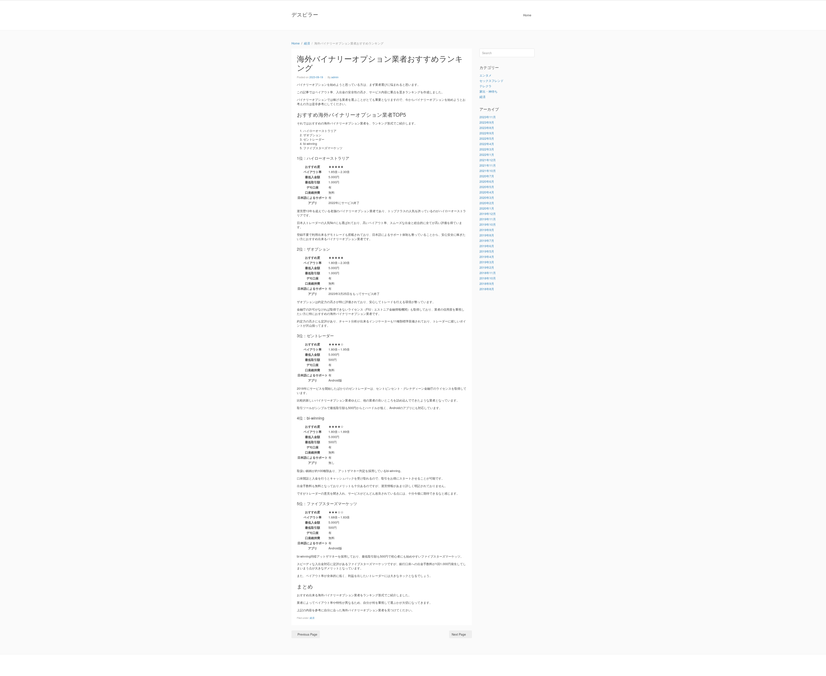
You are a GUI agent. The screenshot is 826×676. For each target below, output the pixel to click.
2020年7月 (486, 176)
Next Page (459, 634)
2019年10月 (487, 224)
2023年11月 (487, 117)
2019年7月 (486, 240)
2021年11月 (487, 165)
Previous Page (307, 634)
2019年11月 (487, 219)
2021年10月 (487, 171)
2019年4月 (486, 256)
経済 (312, 617)
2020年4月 (486, 192)
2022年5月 (486, 138)
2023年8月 (486, 128)
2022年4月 (486, 144)
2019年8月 (486, 235)
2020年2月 (486, 203)
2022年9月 (486, 133)
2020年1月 (486, 208)
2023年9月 (486, 122)
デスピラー (304, 14)
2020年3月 (486, 197)
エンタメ (485, 75)
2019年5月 (486, 251)
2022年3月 (486, 149)
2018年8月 (486, 289)
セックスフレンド (491, 80)
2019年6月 (486, 246)
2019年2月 (486, 267)
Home (527, 15)
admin (335, 77)
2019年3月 (486, 262)
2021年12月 (487, 160)
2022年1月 (486, 154)
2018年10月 (487, 278)
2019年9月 (486, 230)
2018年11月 (487, 273)
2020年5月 (486, 187)
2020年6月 (486, 181)
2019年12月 (487, 214)
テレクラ (485, 86)
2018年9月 (486, 283)
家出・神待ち (488, 91)
